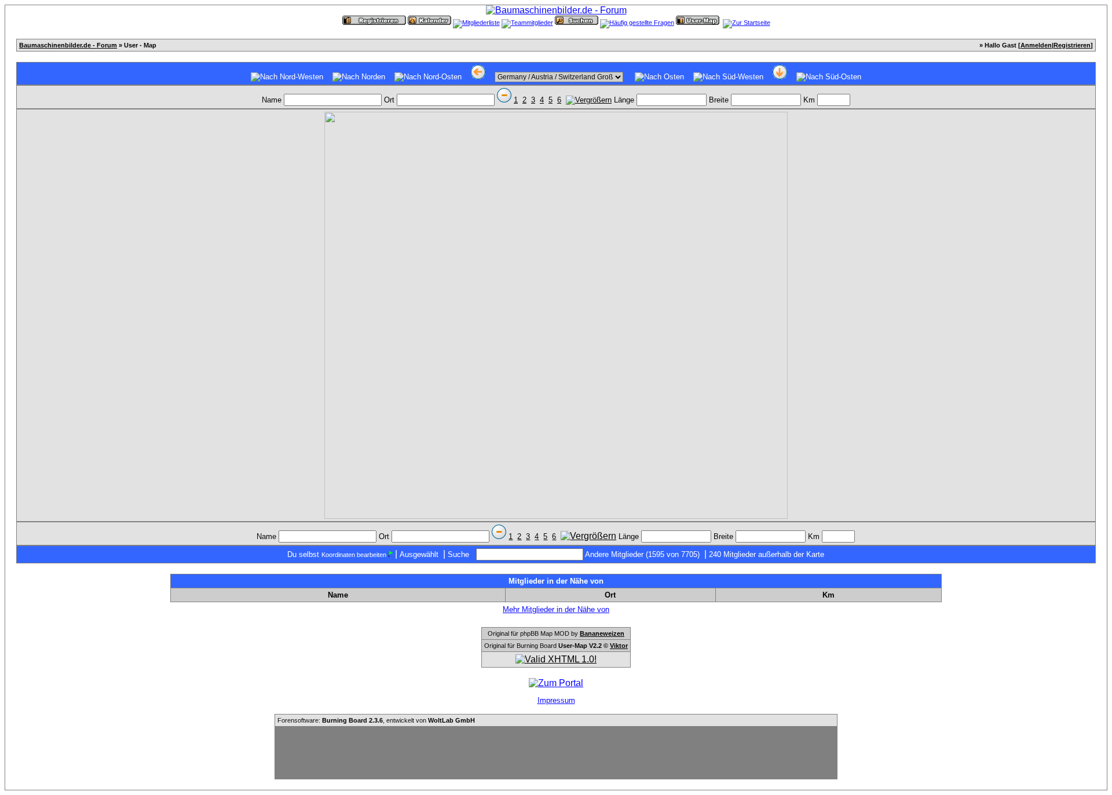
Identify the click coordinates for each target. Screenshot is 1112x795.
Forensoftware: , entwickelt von (376, 720)
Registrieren (1072, 45)
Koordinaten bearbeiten (353, 554)
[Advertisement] (556, 753)
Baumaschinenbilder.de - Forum (68, 45)
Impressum (556, 700)
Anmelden (1036, 45)
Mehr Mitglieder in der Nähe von (556, 609)
